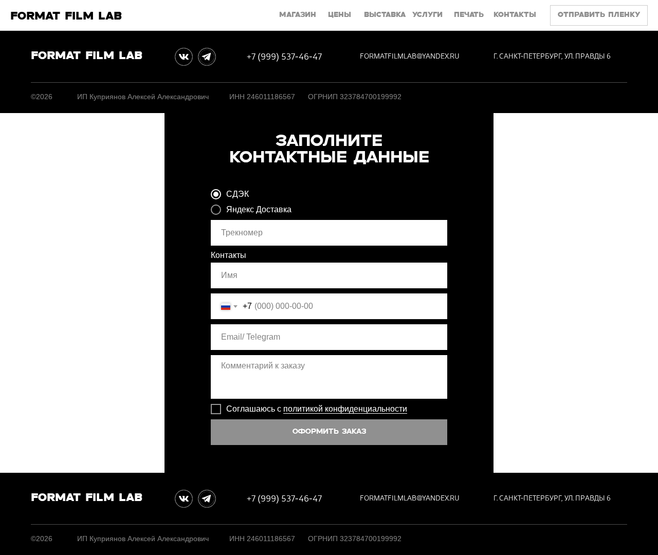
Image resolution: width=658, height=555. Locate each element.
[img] (184, 57)
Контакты (228, 255)
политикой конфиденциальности (345, 408)
